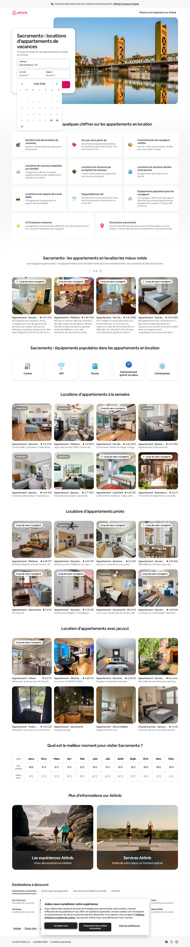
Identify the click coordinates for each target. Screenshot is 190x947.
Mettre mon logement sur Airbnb (157, 12)
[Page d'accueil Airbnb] (19, 12)
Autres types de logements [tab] (54, 891)
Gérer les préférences (129, 925)
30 (57, 120)
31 (22, 126)
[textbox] (30, 75)
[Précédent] (89, 271)
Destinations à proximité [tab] (24, 891)
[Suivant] (100, 271)
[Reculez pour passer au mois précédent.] (22, 84)
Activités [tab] (115, 891)
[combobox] (43, 65)
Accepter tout (61, 925)
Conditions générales (60, 942)
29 (51, 120)
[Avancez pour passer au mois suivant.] (57, 84)
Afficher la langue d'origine (126, 4)
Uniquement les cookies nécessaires (95, 927)
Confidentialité (40, 942)
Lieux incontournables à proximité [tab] (89, 891)
